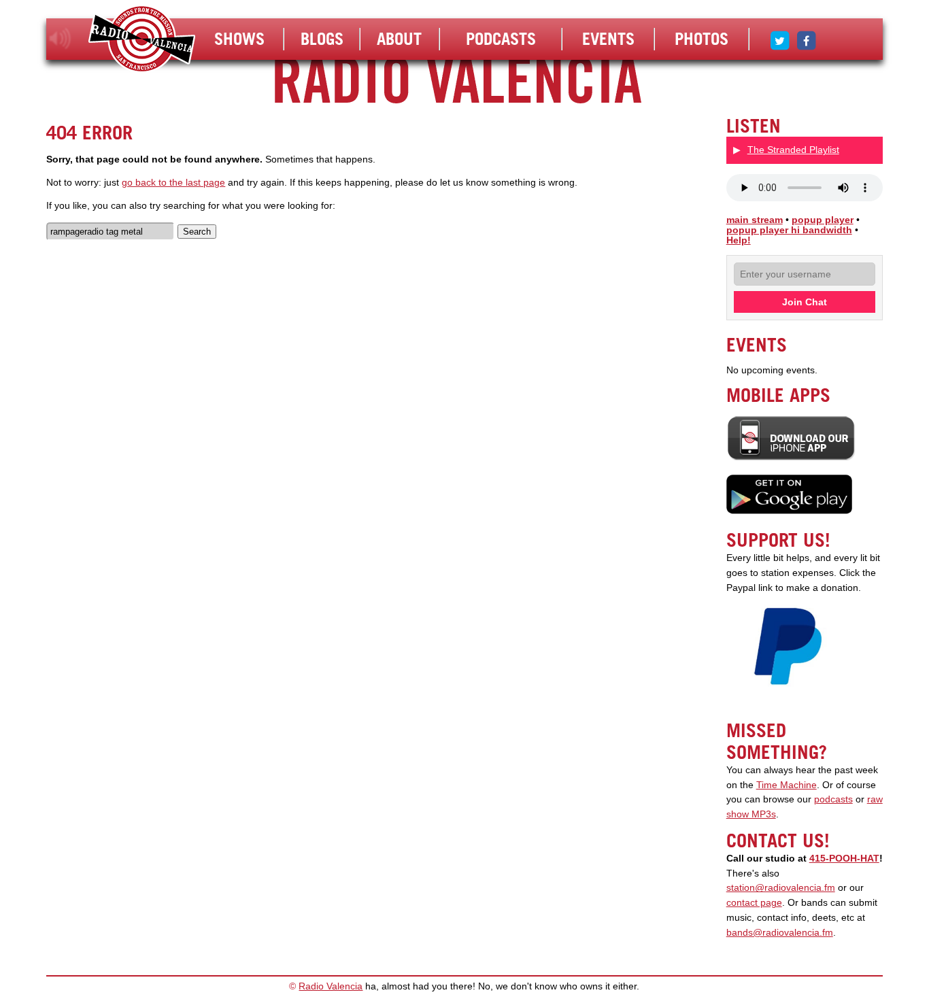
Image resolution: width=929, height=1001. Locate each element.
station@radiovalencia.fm (780, 888)
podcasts (833, 799)
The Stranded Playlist (793, 149)
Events (608, 38)
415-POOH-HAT (844, 858)
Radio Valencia (330, 986)
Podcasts (501, 38)
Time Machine (786, 785)
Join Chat (804, 301)
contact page (754, 903)
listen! (60, 38)
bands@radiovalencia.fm (779, 933)
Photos (701, 38)
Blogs (322, 38)
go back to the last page (173, 182)
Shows (239, 38)
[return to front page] (141, 40)
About (399, 38)
